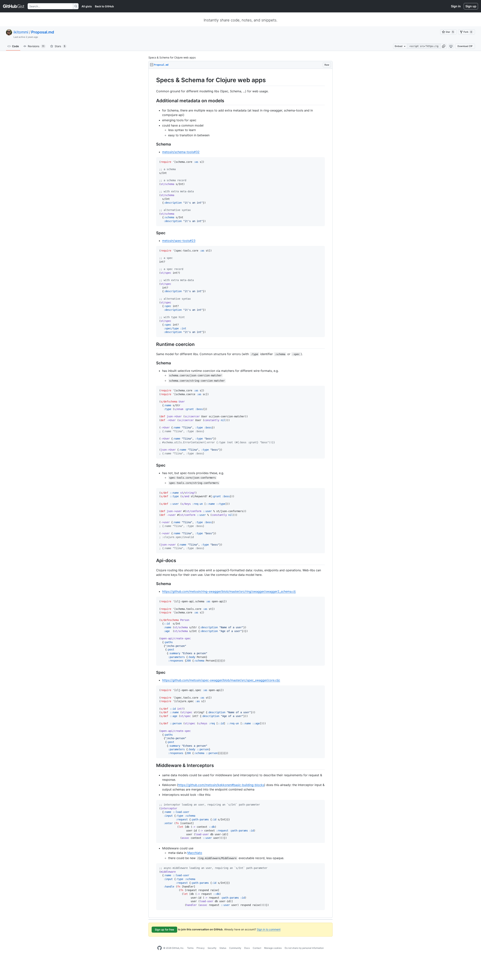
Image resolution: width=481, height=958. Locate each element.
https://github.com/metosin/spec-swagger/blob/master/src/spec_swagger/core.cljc (221, 680)
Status (222, 948)
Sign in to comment (269, 929)
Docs (247, 948)
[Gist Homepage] (14, 6)
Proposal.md (42, 32)
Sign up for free (164, 929)
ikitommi (21, 32)
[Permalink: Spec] (153, 233)
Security (212, 948)
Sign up (470, 6)
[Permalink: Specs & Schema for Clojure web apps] (153, 80)
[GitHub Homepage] (159, 948)
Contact (257, 948)
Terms (190, 948)
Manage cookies (273, 948)
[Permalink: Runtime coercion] (153, 344)
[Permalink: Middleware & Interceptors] (153, 765)
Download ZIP (465, 46)
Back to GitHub (104, 6)
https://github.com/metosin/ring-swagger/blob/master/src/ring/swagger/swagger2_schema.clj (229, 591)
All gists (87, 6)
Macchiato (194, 853)
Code (15, 46)
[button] (443, 46)
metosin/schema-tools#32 (181, 152)
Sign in (456, 6)
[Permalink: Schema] (153, 144)
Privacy (201, 948)
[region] (240, 493)
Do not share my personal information (304, 948)
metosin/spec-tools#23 (178, 241)
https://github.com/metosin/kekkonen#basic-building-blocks (221, 785)
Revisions (36, 46)
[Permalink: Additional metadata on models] (153, 100)
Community (235, 948)
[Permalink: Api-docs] (153, 560)
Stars (60, 46)
